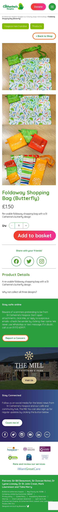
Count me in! (12, 422)
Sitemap (5, 499)
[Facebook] (16, 261)
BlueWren (22, 506)
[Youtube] (30, 434)
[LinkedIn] (39, 434)
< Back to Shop (44, 36)
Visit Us (29, 380)
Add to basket (35, 235)
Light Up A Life (40, 499)
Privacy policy (7, 496)
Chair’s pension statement (21, 499)
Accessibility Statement (37, 496)
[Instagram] (41, 261)
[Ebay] (47, 434)
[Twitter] (29, 261)
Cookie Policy (20, 496)
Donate (38, 6)
